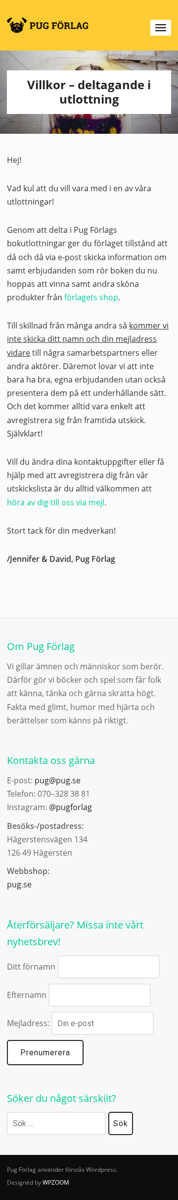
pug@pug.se (58, 780)
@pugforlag (70, 807)
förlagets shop (91, 297)
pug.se (19, 884)
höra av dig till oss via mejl (55, 502)
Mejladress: (29, 1023)
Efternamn (26, 994)
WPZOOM (56, 1182)
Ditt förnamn (31, 966)
